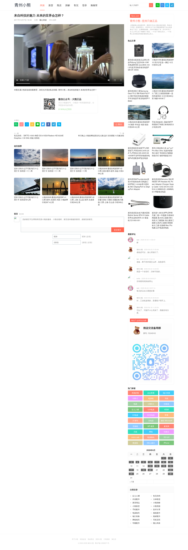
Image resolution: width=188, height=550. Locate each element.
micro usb (135, 437)
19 (143, 470)
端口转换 (166, 393)
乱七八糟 (135, 409)
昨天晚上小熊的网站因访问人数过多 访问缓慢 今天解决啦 (101, 135)
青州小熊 (61, 89)
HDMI (166, 409)
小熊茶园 (156, 506)
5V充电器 (151, 415)
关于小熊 (75, 539)
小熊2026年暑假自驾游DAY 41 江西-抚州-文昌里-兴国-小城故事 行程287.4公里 (55, 199)
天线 (135, 431)
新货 (50, 5)
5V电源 (135, 415)
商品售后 (91, 539)
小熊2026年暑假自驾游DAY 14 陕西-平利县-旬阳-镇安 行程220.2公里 (139, 124)
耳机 (166, 398)
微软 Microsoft (166, 420)
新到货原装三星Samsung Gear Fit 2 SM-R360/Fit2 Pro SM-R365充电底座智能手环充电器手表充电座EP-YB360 (139, 96)
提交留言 (117, 229)
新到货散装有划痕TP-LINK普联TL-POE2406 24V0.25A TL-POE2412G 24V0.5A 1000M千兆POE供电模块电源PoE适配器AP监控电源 (139, 153)
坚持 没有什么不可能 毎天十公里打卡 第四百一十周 (82, 169)
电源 (135, 404)
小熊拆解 (156, 502)
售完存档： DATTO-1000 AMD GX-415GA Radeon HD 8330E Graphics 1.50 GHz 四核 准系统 (38, 136)
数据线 (135, 443)
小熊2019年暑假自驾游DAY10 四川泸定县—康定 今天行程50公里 (163, 62)
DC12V (166, 437)
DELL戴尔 (151, 443)
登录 (84, 5)
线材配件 (156, 516)
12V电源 (150, 409)
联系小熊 (99, 539)
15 (164, 466)
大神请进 (156, 499)
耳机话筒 (156, 519)
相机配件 (156, 513)
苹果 (166, 415)
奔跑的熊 (135, 393)
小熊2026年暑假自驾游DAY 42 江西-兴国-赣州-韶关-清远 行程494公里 (111, 171)
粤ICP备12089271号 (102, 543)
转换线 (166, 404)
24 (131, 474)
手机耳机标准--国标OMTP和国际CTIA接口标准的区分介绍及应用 (163, 124)
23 (170, 470)
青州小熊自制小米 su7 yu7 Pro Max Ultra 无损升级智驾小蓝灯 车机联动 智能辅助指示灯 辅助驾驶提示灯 (162, 152)
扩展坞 (135, 420)
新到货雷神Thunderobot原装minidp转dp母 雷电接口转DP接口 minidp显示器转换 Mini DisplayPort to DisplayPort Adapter (139, 184)
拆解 (67, 5)
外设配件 (136, 499)
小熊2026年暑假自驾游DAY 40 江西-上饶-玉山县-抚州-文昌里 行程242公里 (82, 199)
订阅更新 (107, 539)
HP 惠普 (151, 426)
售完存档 (156, 495)
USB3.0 (151, 404)
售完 (76, 5)
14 (157, 466)
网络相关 (136, 519)
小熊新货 (136, 506)
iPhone (166, 443)
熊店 (59, 5)
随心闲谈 (43, 20)
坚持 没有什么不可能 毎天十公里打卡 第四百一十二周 (26, 169)
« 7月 (132, 482)
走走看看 (150, 393)
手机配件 (136, 509)
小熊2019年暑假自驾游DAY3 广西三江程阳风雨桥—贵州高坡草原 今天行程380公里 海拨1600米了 (163, 95)
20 (150, 470)
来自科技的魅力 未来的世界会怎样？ (82, 89)
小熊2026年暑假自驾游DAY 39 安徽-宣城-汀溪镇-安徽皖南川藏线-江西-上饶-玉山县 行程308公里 (110, 201)
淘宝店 (114, 539)
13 (150, 466)
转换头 (166, 431)
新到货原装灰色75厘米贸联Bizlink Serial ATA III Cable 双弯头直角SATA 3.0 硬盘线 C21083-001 (139, 216)
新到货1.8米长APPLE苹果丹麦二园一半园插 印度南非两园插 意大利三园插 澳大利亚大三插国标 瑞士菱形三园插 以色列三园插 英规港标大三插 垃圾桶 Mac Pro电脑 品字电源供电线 (163, 220)
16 (170, 466)
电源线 (151, 398)
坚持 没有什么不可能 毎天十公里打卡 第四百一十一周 (54, 169)
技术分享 (156, 509)
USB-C (135, 398)
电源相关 (136, 513)
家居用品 (136, 502)
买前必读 (83, 539)
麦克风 (166, 426)
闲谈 (42, 5)
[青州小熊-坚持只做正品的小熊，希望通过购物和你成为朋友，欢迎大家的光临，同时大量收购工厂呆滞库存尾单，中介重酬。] (22, 5)
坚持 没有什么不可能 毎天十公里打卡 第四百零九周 (26, 198)
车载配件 (136, 523)
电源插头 (150, 437)
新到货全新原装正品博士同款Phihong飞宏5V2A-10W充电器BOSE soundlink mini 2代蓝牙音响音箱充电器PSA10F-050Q (139, 64)
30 (170, 474)
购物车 (94, 5)
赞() (119, 124)
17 (131, 470)
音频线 (135, 426)
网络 (151, 431)
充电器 (151, 420)
